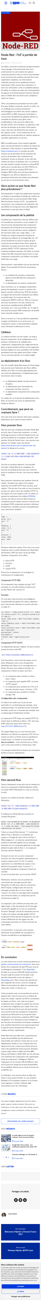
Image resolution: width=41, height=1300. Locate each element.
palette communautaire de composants (16, 964)
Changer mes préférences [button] (20, 1296)
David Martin (7, 63)
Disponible (5, 980)
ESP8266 (31, 496)
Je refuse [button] (20, 1291)
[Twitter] (16, 1200)
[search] (34, 3)
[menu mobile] (6, 3)
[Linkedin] (25, 1200)
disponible (30, 969)
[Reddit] (20, 1200)
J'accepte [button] (20, 1286)
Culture (6, 13)
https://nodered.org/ (9, 151)
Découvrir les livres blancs (20, 1121)
